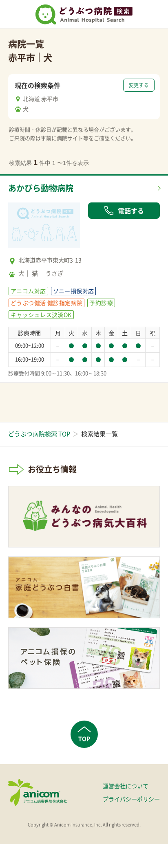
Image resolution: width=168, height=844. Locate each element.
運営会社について (125, 786)
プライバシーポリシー (131, 799)
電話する (131, 210)
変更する (139, 85)
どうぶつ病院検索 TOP (39, 433)
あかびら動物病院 (40, 188)
